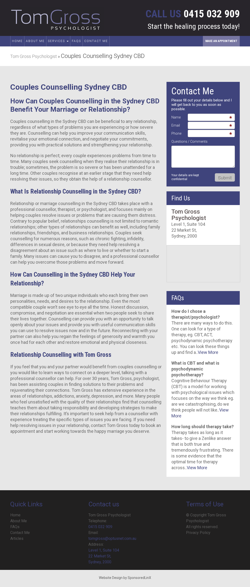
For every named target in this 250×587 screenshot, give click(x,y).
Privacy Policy (198, 532)
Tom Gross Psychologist (33, 56)
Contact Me (96, 41)
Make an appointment (221, 41)
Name (176, 117)
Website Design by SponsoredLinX (125, 578)
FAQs (76, 41)
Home (17, 41)
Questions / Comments (189, 141)
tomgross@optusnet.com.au (112, 538)
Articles (16, 538)
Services (57, 41)
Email (175, 125)
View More (208, 352)
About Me (35, 41)
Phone (176, 133)
